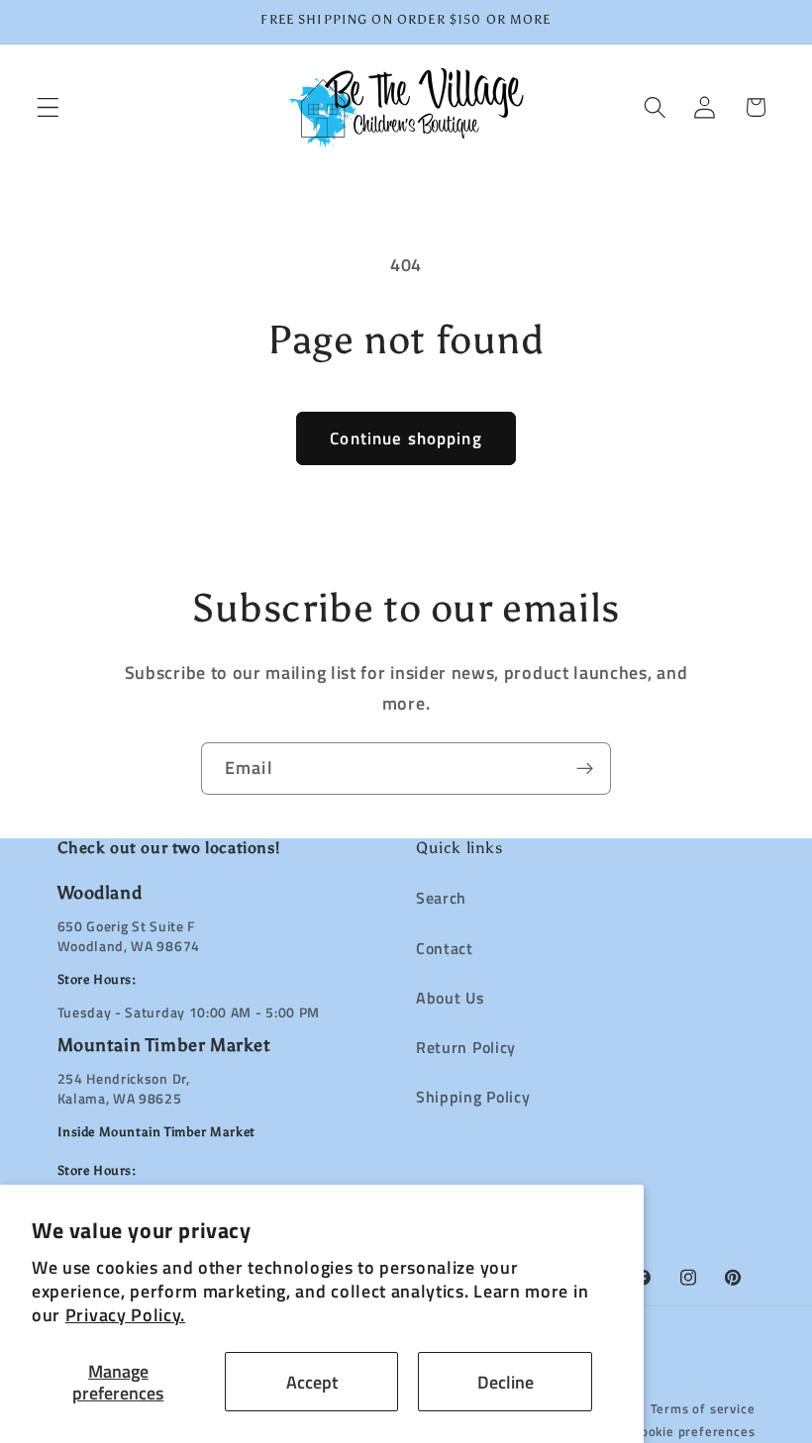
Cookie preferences (694, 1431)
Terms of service (703, 1408)
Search (441, 898)
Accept (312, 1381)
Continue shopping (406, 438)
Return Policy (466, 1047)
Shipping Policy (473, 1096)
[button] (48, 107)
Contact (444, 948)
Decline (505, 1381)
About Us (450, 998)
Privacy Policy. (125, 1314)
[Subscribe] (584, 769)
